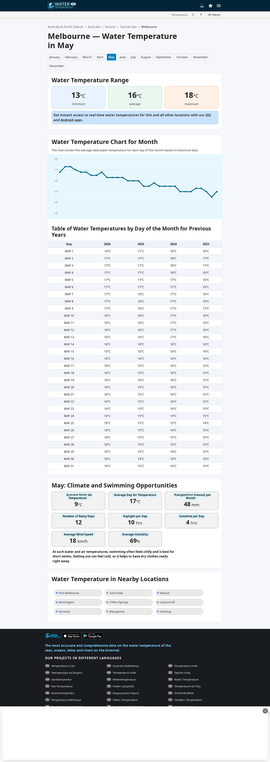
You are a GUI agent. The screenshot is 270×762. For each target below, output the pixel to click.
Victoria (110, 27)
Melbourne (149, 27)
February (71, 57)
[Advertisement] (89, 734)
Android (67, 120)
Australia (94, 27)
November (200, 57)
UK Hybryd (214, 14)
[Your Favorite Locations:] (210, 5)
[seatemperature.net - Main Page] (62, 5)
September (163, 57)
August (146, 57)
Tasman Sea (128, 27)
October (182, 57)
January (54, 57)
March (87, 57)
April (100, 57)
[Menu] (218, 5)
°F (201, 14)
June (123, 57)
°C (192, 14)
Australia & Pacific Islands (65, 27)
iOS (208, 115)
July (133, 57)
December (56, 66)
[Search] (202, 5)
